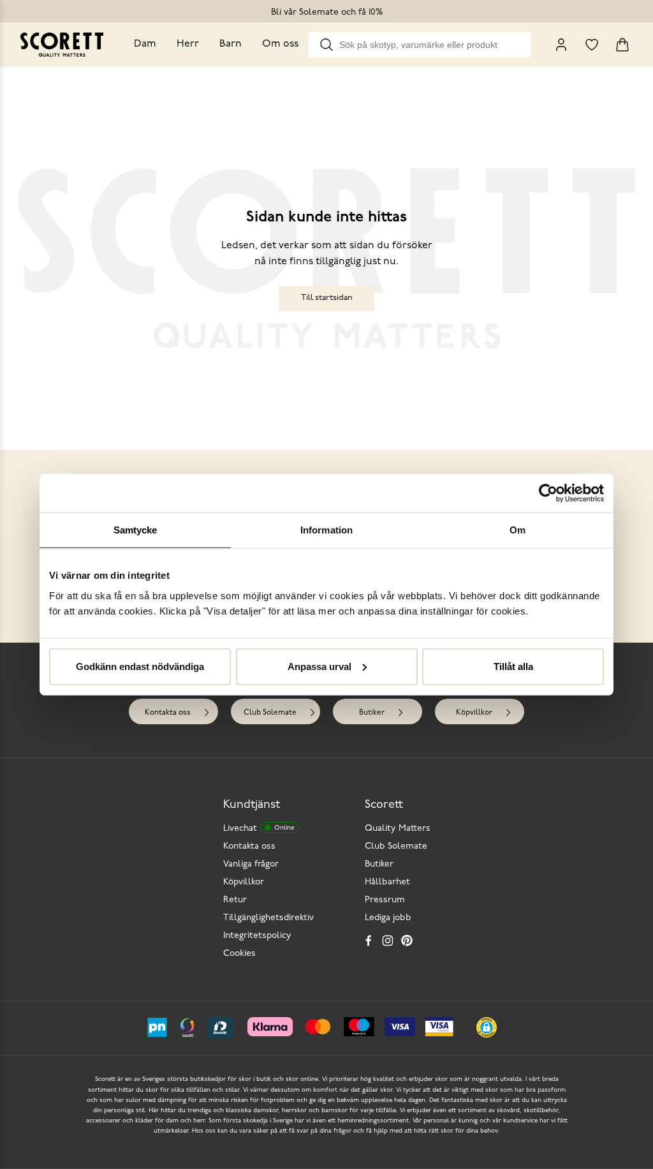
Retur (235, 900)
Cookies (239, 953)
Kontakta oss (168, 713)
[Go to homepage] (61, 45)
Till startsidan (327, 298)
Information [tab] (326, 530)
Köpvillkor (474, 713)
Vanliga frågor (251, 864)
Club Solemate (270, 713)
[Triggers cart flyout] (622, 44)
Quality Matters (397, 828)
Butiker (372, 713)
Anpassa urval (319, 665)
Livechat (258, 828)
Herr (188, 44)
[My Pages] (561, 44)
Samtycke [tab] (136, 530)
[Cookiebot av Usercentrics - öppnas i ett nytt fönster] (548, 493)
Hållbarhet (387, 882)
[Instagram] (388, 941)
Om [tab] (517, 530)
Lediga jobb (388, 918)
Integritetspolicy (257, 936)
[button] (486, 1027)
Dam (145, 44)
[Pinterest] (407, 941)
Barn (230, 44)
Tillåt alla (513, 665)
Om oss (280, 44)
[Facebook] (369, 941)
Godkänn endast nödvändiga (140, 665)
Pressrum (385, 900)
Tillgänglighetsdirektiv (268, 918)
